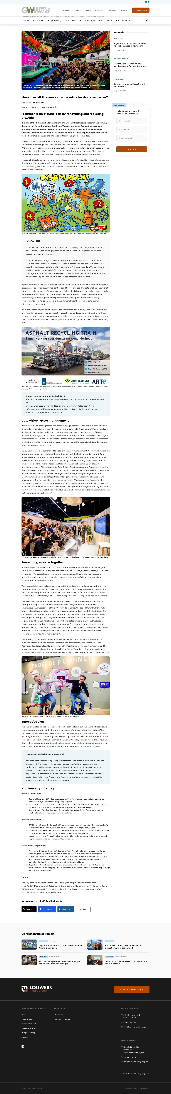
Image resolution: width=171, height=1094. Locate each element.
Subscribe (131, 149)
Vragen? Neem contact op (130, 989)
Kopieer (83, 909)
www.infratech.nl (44, 254)
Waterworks (38, 20)
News (24, 20)
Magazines (66, 10)
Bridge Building (54, 20)
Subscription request (62, 1019)
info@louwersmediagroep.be (135, 1062)
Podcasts (78, 10)
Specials (109, 20)
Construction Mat (124, 20)
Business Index (141, 10)
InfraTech (26, 103)
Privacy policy (144, 1088)
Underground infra (93, 20)
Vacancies (123, 10)
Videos (88, 10)
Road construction (73, 20)
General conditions (130, 1088)
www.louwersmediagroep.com (136, 1074)
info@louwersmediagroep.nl (135, 1027)
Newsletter (112, 10)
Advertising (99, 10)
